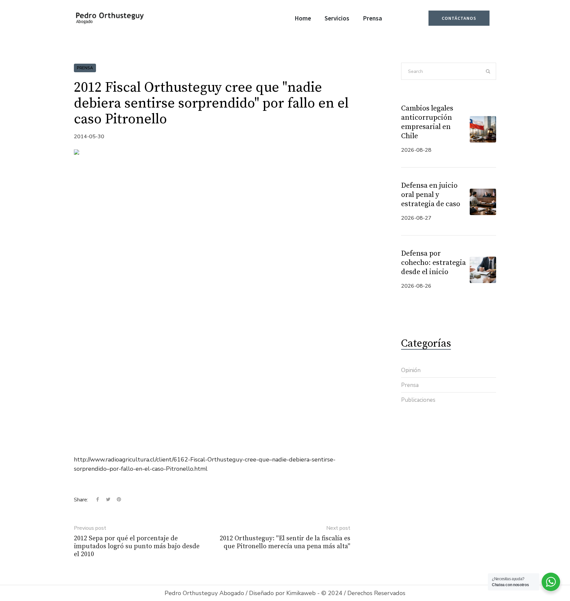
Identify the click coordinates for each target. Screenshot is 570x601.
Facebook (97, 499)
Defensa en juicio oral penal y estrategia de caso (430, 194)
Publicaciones (418, 400)
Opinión (411, 370)
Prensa (85, 68)
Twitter (108, 499)
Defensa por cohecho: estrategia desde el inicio (433, 262)
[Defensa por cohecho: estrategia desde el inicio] (483, 269)
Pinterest (118, 499)
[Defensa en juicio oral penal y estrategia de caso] (483, 201)
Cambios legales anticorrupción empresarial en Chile (427, 122)
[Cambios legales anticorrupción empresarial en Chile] (483, 129)
